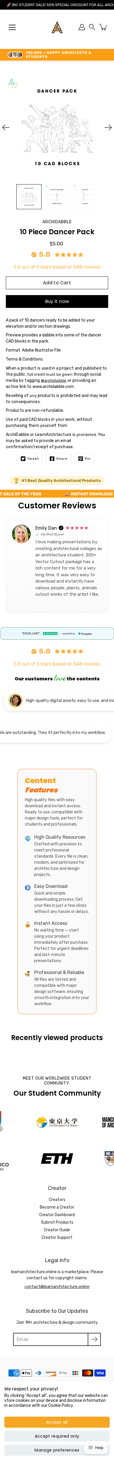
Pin (88, 459)
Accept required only (57, 1436)
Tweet (33, 459)
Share (62, 459)
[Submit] (94, 1339)
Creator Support (57, 1237)
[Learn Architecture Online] (57, 27)
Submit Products (57, 1222)
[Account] (82, 27)
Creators (57, 1199)
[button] (92, 27)
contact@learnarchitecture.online (57, 1286)
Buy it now (57, 301)
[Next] (108, 127)
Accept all (57, 1422)
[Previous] (6, 127)
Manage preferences (56, 1450)
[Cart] (103, 27)
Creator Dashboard (57, 1214)
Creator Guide (57, 1229)
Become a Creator (57, 1207)
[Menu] (12, 27)
